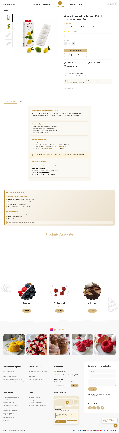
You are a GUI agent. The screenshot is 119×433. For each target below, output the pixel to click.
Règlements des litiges (36, 379)
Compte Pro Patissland (10, 410)
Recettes (6, 420)
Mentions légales (8, 371)
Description (10, 101)
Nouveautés (36, 4)
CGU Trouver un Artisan (10, 376)
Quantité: (66, 41)
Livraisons (32, 376)
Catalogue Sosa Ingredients (37, 405)
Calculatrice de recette (10, 405)
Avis (21, 101)
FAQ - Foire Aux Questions (36, 374)
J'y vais (27, 310)
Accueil (6, 10)
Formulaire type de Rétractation (13, 379)
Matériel (72, 4)
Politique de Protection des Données (14, 382)
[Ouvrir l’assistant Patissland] (115, 425)
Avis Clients (6, 400)
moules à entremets (49, 148)
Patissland (11, 430)
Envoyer (92, 389)
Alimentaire (46, 4)
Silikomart (64, 148)
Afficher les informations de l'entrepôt (75, 75)
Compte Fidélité (8, 408)
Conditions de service (103, 394)
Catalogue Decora (34, 397)
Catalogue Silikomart (35, 402)
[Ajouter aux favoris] (7, 241)
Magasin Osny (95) (9, 402)
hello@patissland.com (63, 371)
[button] (67, 31)
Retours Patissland (34, 382)
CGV (4, 374)
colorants (59, 146)
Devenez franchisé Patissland (9, 414)
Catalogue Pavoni (34, 400)
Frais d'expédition (75, 26)
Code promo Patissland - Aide (38, 371)
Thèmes (79, 4)
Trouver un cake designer (11, 397)
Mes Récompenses (9, 4)
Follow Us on (93, 404)
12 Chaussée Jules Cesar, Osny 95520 (68, 375)
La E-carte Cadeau (9, 417)
